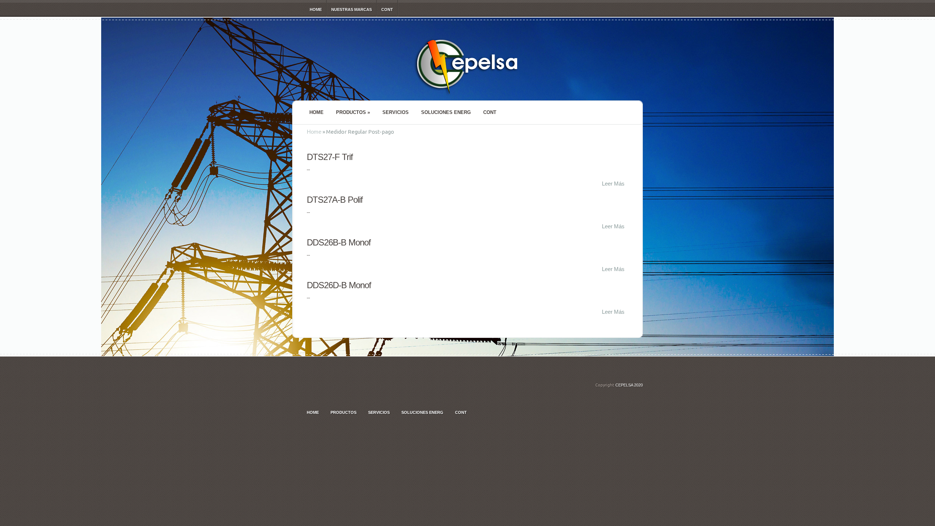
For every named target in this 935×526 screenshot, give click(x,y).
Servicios (395, 112)
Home (316, 9)
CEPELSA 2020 (629, 385)
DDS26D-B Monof (339, 285)
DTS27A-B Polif (335, 200)
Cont (387, 9)
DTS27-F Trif (330, 157)
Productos (353, 112)
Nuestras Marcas (351, 9)
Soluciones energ (446, 112)
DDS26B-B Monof (339, 242)
